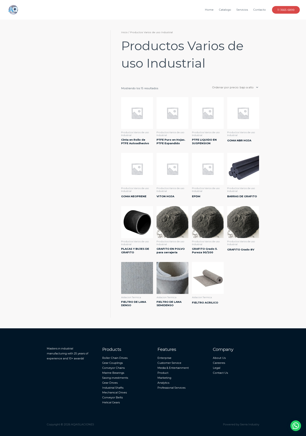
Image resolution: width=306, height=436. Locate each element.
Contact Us (220, 372)
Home (209, 9)
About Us (219, 358)
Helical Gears (111, 402)
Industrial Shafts (112, 387)
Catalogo (225, 9)
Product (162, 372)
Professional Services (171, 387)
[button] (286, 10)
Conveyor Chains (113, 367)
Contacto (259, 9)
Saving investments (115, 377)
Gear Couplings (112, 363)
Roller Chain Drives (115, 358)
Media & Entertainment (173, 367)
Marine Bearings (113, 372)
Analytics (163, 382)
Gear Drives (110, 382)
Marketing (164, 377)
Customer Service (169, 363)
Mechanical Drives (114, 392)
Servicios (242, 9)
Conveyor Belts (112, 397)
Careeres (219, 363)
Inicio (124, 32)
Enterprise (164, 358)
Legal (216, 367)
